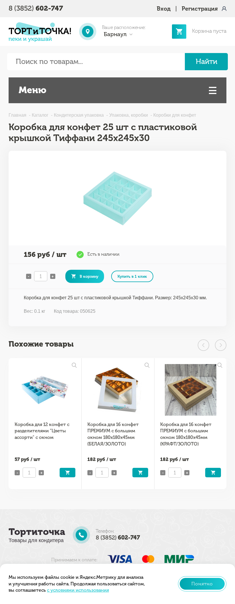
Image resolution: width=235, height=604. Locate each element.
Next (220, 345)
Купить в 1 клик (132, 276)
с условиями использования (78, 590)
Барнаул (115, 34)
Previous (203, 345)
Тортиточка (37, 531)
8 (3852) (36, 8)
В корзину (89, 276)
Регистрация (200, 8)
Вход (164, 8)
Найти (206, 61)
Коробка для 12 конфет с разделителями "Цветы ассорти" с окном (42, 431)
